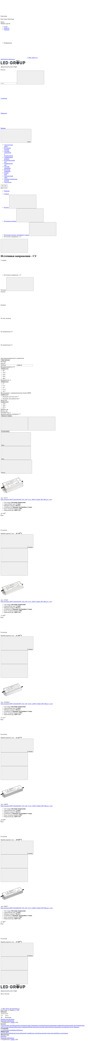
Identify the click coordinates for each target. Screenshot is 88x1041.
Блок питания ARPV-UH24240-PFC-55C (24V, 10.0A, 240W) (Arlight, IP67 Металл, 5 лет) (27, 703)
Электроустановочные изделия (57, 1027)
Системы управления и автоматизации (36, 1025)
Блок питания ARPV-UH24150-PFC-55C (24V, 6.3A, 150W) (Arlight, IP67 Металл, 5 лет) (26, 601)
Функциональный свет (69, 1025)
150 (4, 372)
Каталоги (3, 1033)
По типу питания (6, 318)
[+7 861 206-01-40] (39, 1007)
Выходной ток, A (6, 380)
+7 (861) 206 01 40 (6, 1008)
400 (4, 378)
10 (4, 387)
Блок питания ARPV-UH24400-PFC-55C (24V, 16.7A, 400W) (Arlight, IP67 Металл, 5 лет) (27, 908)
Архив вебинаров (20, 1033)
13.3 (4, 389)
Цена (2, 445)
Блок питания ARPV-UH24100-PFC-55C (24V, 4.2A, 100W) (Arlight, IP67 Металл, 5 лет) (26, 499)
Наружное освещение (7, 170)
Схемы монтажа (51, 1033)
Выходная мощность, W (8, 367)
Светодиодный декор (41, 1027)
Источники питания (7, 148)
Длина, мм (4, 400)
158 (4, 404)
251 (4, 408)
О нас (5, 26)
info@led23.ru (16, 1008)
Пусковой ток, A (5, 412)
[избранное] (14, 569)
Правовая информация (7, 1021)
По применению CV (7, 331)
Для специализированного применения (12, 358)
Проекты (6, 29)
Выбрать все (4, 368)
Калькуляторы (42, 1033)
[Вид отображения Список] (41, 423)
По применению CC (7, 345)
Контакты (12, 59)
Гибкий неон (6, 173)
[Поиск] (30, 77)
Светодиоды (7, 182)
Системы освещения (7, 167)
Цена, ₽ (3, 363)
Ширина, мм (4, 409)
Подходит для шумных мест (11, 398)
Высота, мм (4, 411)
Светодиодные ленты (7, 1025)
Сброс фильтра (5, 360)
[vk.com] (13, 1007)
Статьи (28, 1033)
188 (4, 406)
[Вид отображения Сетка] (14, 423)
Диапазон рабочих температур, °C (11, 414)
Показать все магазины (7, 1019)
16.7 (4, 391)
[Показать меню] (22, 201)
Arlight (13, 1022)
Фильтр (3, 472)
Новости (6, 28)
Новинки (7, 191)
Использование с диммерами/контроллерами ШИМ (16, 393)
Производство (8, 1030)
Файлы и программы (62, 1033)
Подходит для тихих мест (11, 396)
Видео (8, 1033)
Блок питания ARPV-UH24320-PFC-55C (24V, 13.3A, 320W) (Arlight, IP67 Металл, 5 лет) (27, 806)
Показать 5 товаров (6, 415)
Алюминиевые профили (8, 158)
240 (4, 374)
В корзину (30, 547)
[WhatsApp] (13, 57)
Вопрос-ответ (34, 1033)
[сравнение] (14, 555)
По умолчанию (5, 431)
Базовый (3, 305)
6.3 (4, 385)
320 (4, 376)
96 (4, 370)
